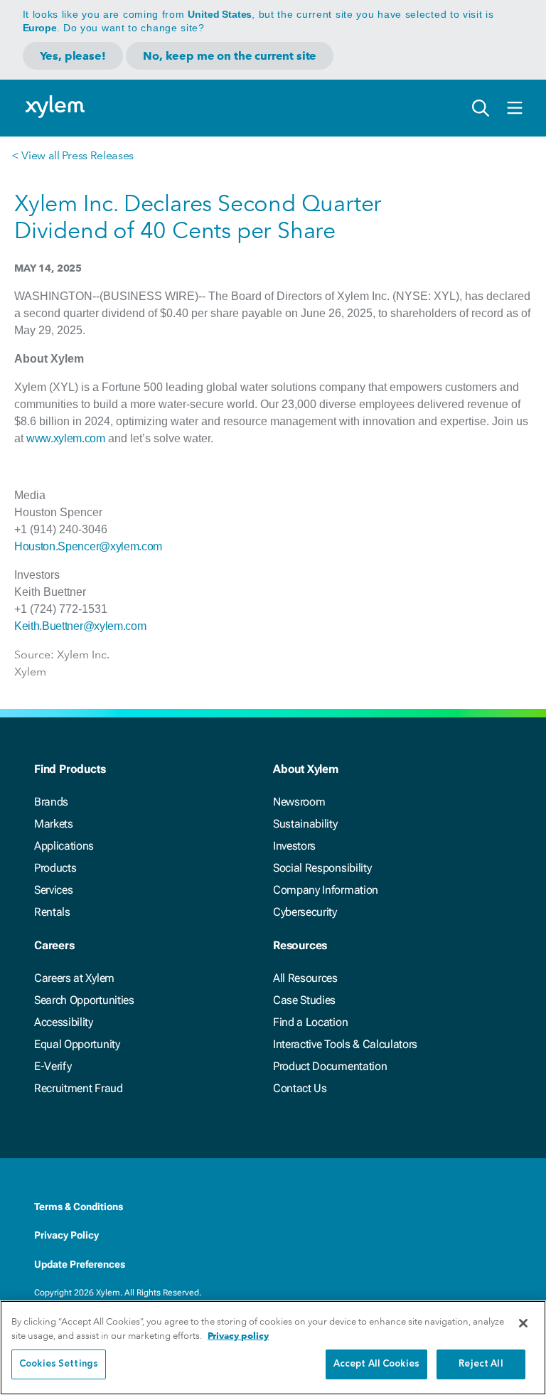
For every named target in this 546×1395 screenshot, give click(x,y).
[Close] (523, 1323)
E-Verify (52, 1066)
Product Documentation (330, 1066)
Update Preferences (79, 1264)
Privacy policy (238, 1336)
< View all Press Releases (72, 155)
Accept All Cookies (376, 1364)
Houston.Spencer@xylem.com (88, 546)
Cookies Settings (58, 1364)
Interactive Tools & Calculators (345, 1044)
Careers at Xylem (74, 978)
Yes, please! (73, 56)
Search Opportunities (84, 1000)
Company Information (325, 890)
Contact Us (300, 1088)
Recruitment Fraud (78, 1088)
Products (55, 868)
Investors (294, 845)
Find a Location (310, 1022)
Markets (53, 823)
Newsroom (299, 801)
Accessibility (63, 1022)
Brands (51, 801)
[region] (273, 1347)
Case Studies (304, 1000)
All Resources (305, 978)
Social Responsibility (322, 868)
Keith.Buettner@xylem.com (80, 626)
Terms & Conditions (78, 1206)
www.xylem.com (65, 438)
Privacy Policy (66, 1235)
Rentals (52, 912)
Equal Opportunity (77, 1044)
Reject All (481, 1364)
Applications (64, 845)
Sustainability (305, 823)
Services (53, 890)
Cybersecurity (305, 912)
